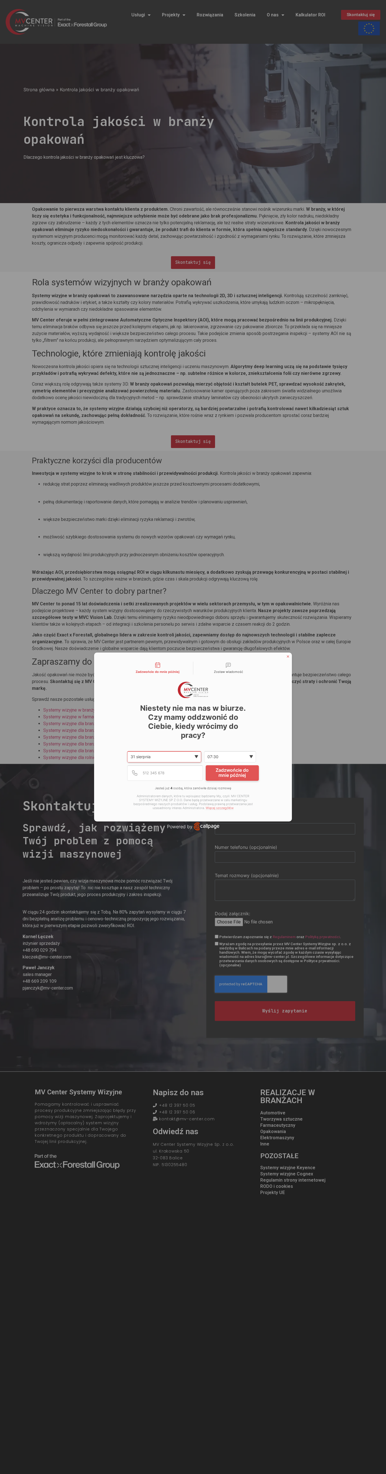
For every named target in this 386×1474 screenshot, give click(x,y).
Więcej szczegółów (220, 808)
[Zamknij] (287, 656)
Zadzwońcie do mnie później (232, 772)
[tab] (157, 668)
